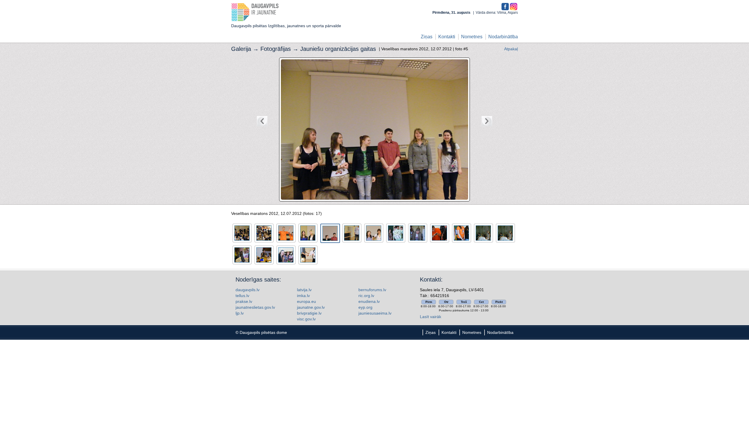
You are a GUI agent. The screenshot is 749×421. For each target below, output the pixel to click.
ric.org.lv (366, 295)
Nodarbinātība (503, 36)
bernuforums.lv (372, 289)
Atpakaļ (511, 48)
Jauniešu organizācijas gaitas (338, 49)
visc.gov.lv (306, 319)
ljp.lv (240, 313)
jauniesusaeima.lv (374, 313)
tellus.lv (242, 295)
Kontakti (446, 36)
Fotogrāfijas (275, 49)
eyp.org (365, 307)
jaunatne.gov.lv (311, 307)
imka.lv (303, 295)
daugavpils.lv (248, 289)
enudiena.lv (369, 301)
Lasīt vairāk (430, 316)
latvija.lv (304, 289)
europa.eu (306, 301)
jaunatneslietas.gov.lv (255, 307)
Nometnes (471, 36)
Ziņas (426, 36)
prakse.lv (244, 301)
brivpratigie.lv (309, 313)
